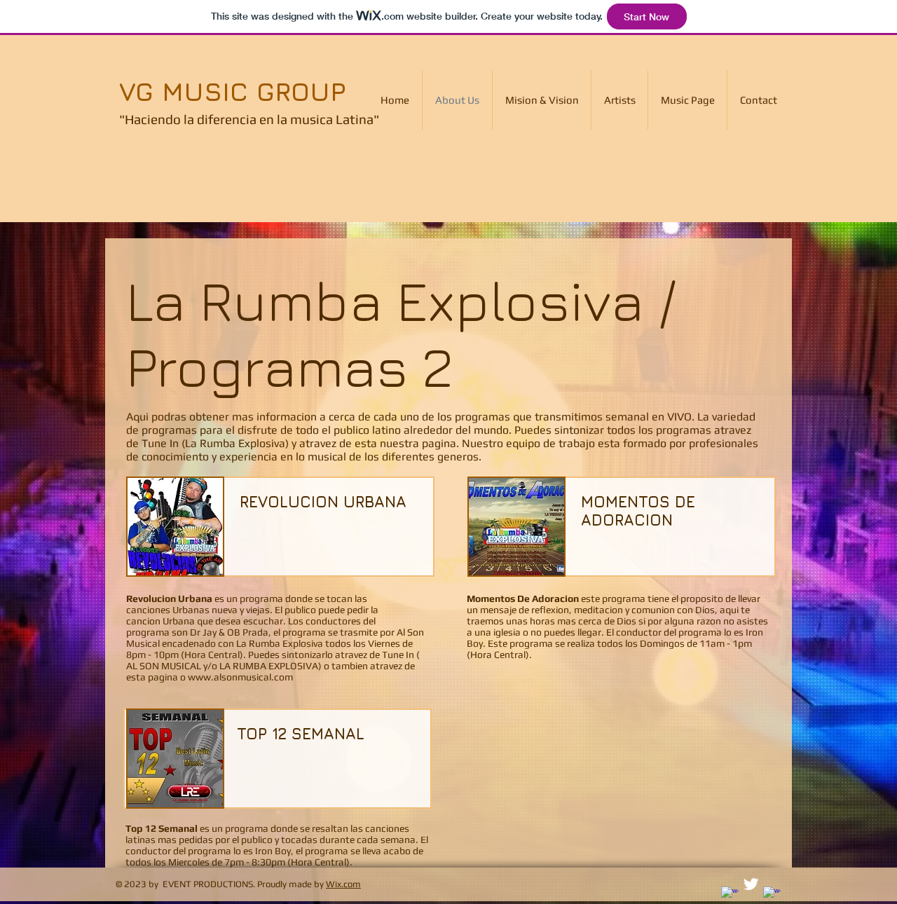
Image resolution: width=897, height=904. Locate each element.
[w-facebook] (730, 895)
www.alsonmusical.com (240, 677)
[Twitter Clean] (751, 884)
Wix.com (343, 884)
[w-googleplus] (772, 895)
